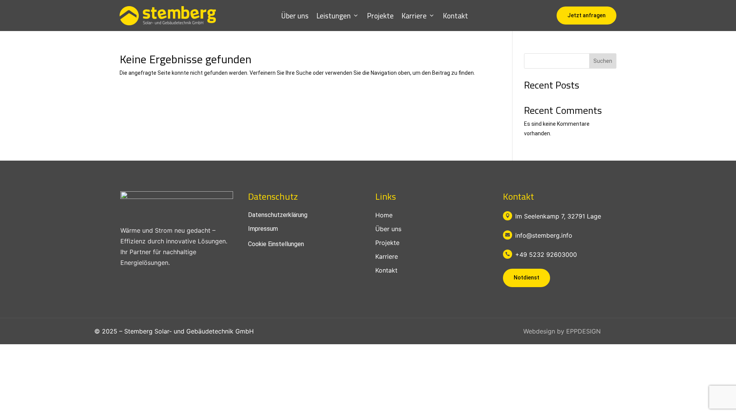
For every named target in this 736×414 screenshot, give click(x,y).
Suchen (602, 61)
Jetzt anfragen (586, 15)
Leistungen (333, 16)
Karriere (414, 16)
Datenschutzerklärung (277, 215)
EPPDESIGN (583, 331)
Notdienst (526, 277)
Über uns (295, 16)
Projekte (380, 16)
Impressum (263, 228)
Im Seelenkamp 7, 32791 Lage (558, 216)
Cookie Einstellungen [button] (276, 244)
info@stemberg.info (543, 235)
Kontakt (455, 16)
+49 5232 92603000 (546, 254)
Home (384, 215)
